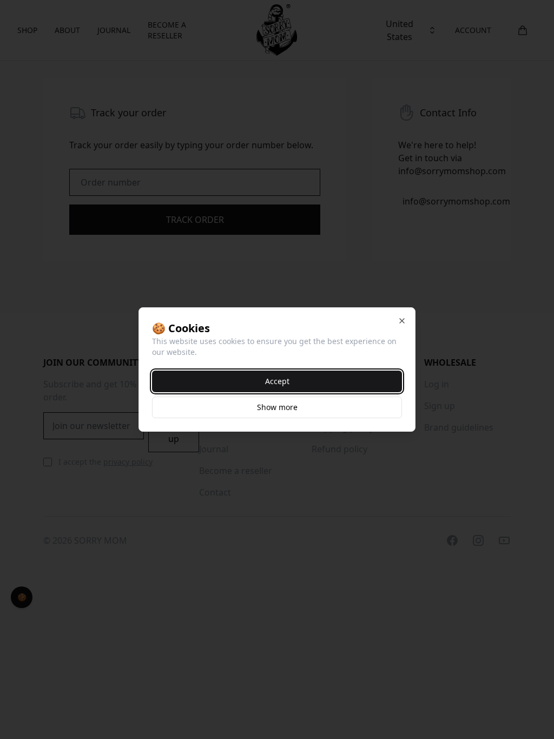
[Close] (402, 320)
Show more (277, 407)
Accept (277, 381)
